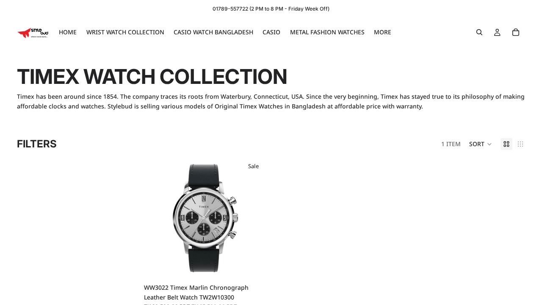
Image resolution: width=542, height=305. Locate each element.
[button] (480, 144)
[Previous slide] (156, 218)
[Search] (479, 32)
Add (260, 266)
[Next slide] (253, 218)
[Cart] (515, 32)
